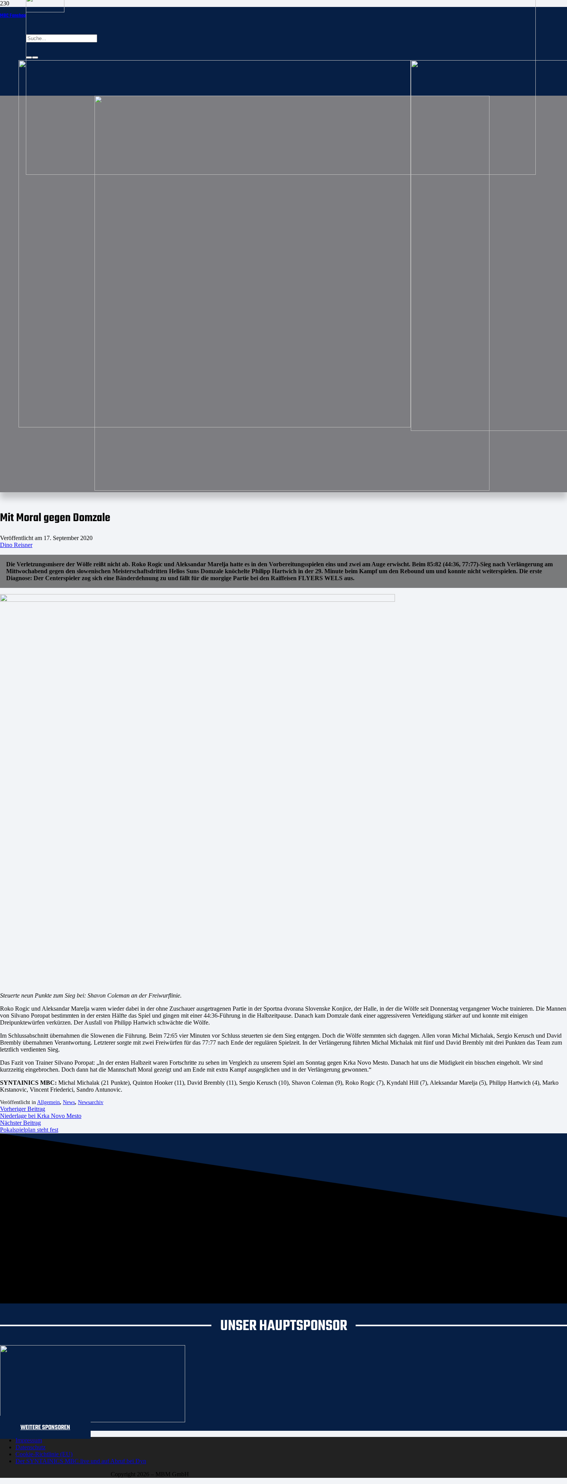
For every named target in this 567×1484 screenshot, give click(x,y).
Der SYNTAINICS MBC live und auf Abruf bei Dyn (80, 1461)
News (69, 1102)
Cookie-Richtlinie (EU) (44, 1454)
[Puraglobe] (92, 1420)
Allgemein (48, 1102)
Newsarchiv (90, 1102)
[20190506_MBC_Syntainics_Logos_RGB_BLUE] (215, 425)
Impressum (28, 1440)
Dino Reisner (16, 545)
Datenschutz (30, 1447)
